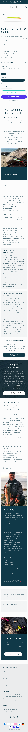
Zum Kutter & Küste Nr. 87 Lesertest (14, 393)
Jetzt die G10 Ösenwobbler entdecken (14, 355)
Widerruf (5, 675)
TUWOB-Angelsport (11, 729)
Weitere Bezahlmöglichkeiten (14, 100)
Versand (7, 68)
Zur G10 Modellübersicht (13, 654)
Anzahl (2, 83)
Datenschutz (6, 678)
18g (9, 74)
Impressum (5, 685)
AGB (4, 671)
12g (4, 74)
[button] (2, 6)
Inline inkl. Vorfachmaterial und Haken (13, 80)
